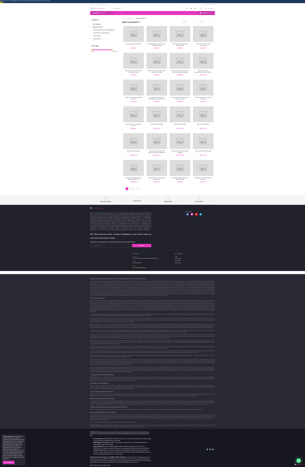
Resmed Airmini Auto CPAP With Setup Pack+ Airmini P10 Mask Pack (156, 151)
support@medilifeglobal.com (139, 267)
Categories (95, 20)
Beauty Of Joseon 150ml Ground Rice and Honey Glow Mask (157, 71)
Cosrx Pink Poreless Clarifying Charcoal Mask (203, 44)
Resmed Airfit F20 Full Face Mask (203, 151)
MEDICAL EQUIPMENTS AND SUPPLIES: (102, 398)
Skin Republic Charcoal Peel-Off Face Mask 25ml (203, 178)
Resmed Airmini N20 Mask (133, 151)
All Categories (97, 24)
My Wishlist (177, 260)
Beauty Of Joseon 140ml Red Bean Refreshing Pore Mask (133, 71)
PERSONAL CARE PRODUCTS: (99, 383)
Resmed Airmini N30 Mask (157, 124)
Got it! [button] (1, 2)
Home (123, 18)
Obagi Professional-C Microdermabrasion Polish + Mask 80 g (203, 71)
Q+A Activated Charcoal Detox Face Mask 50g (203, 98)
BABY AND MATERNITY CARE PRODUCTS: (103, 412)
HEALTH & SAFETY (98, 27)
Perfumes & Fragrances (97, 298)
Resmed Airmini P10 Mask (203, 124)
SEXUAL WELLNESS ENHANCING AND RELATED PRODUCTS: (108, 407)
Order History (178, 258)
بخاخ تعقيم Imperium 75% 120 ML (133, 43)
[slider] (92, 50)
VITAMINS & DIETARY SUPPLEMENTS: (102, 375)
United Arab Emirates (102, 4)
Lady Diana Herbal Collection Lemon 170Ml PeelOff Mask (156, 44)
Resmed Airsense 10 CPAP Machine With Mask (180, 151)
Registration (211, 8)
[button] (195, 8)
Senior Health (96, 36)
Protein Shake (97, 38)
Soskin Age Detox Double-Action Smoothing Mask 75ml (134, 178)
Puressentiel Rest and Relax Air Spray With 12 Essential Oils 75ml (157, 98)
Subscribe (141, 245)
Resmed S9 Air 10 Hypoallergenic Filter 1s (133, 125)
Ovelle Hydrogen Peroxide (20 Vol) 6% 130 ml (133, 98)
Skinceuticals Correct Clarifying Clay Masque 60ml (157, 178)
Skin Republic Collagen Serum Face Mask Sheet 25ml (180, 178)
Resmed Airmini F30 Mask (180, 124)
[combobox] (146, 8)
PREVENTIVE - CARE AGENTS (101, 33)
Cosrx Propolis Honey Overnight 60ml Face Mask (180, 44)
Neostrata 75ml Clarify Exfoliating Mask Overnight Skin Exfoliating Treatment (180, 71)
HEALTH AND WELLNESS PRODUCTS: (101, 391)
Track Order (178, 263)
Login (205, 8)
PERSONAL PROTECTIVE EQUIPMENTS (104, 30)
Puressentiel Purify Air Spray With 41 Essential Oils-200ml (180, 98)
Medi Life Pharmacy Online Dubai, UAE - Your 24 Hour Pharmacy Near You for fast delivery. (118, 279)
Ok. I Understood (8, 462)
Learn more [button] (48, 0)
